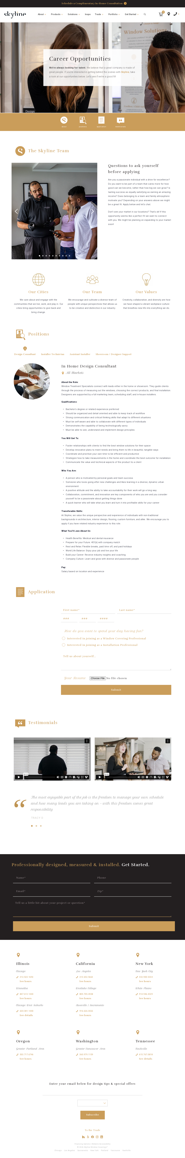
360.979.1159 (86, 1054)
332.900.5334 (146, 977)
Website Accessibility (101, 1144)
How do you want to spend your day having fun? (104, 631)
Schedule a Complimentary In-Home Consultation (92, 3)
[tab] (25, 353)
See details (26, 1015)
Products (55, 14)
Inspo (88, 14)
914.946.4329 (146, 994)
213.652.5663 (86, 977)
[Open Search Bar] (144, 14)
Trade (98, 14)
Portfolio (113, 14)
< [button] (33, 209)
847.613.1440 (26, 994)
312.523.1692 (26, 977)
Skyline (125, 72)
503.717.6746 (26, 1054)
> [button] (75, 209)
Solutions (73, 14)
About (41, 14)
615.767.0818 (146, 1054)
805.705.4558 (86, 994)
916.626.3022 (86, 1011)
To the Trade (92, 1130)
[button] (161, 14)
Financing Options (82, 1144)
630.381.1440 (26, 1011)
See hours (26, 981)
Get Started (130, 14)
